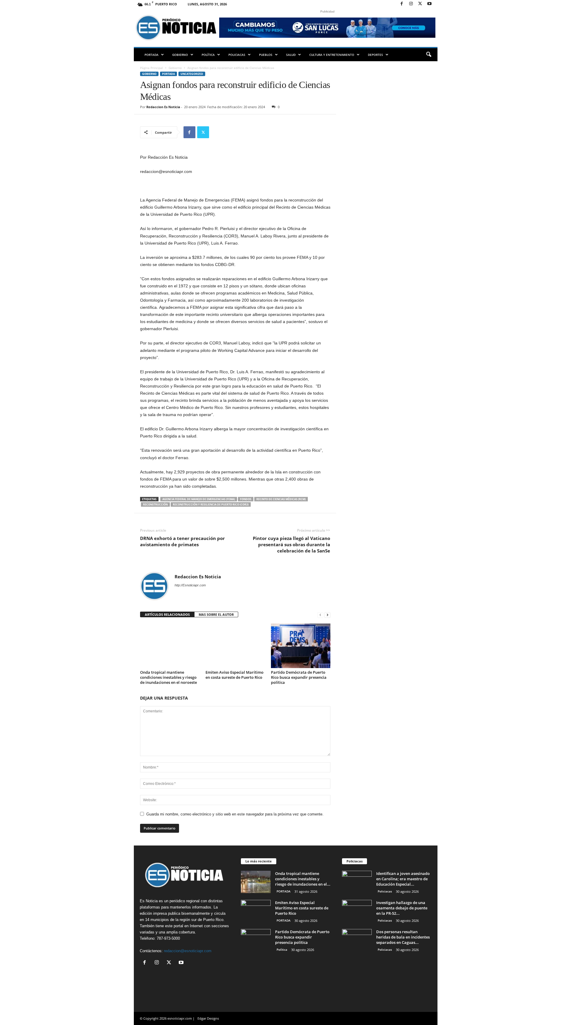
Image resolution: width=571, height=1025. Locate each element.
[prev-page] (320, 615)
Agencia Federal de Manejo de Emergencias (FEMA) (198, 499)
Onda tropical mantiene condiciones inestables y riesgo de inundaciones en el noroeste (168, 677)
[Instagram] (411, 4)
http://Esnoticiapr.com (190, 585)
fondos (245, 499)
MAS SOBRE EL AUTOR (216, 614)
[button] (428, 54)
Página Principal (151, 68)
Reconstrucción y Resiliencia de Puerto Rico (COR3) (211, 504)
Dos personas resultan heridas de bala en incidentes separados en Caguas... (403, 937)
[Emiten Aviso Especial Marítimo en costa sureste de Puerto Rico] (235, 645)
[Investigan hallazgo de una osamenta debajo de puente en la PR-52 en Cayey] (357, 911)
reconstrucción (155, 504)
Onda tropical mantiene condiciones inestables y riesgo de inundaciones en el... (302, 879)
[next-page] (327, 615)
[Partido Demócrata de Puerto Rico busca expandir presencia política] (300, 645)
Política (208, 55)
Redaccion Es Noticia (163, 107)
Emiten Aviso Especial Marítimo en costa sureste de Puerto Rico (234, 675)
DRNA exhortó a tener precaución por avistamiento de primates (182, 541)
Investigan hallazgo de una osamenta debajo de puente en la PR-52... (401, 908)
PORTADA (152, 55)
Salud (291, 55)
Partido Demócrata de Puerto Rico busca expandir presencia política (299, 677)
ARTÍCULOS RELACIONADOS (167, 614)
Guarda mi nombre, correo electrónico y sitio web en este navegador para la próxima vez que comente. (235, 814)
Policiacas (236, 55)
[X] (420, 4)
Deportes (375, 55)
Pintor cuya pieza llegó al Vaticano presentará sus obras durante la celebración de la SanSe (291, 544)
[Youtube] (429, 4)
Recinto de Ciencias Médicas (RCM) (281, 499)
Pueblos (265, 55)
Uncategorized (192, 74)
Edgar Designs (208, 1018)
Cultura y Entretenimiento (331, 55)
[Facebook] (401, 4)
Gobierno (180, 55)
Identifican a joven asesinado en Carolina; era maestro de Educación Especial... (403, 879)
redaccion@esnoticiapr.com (187, 951)
